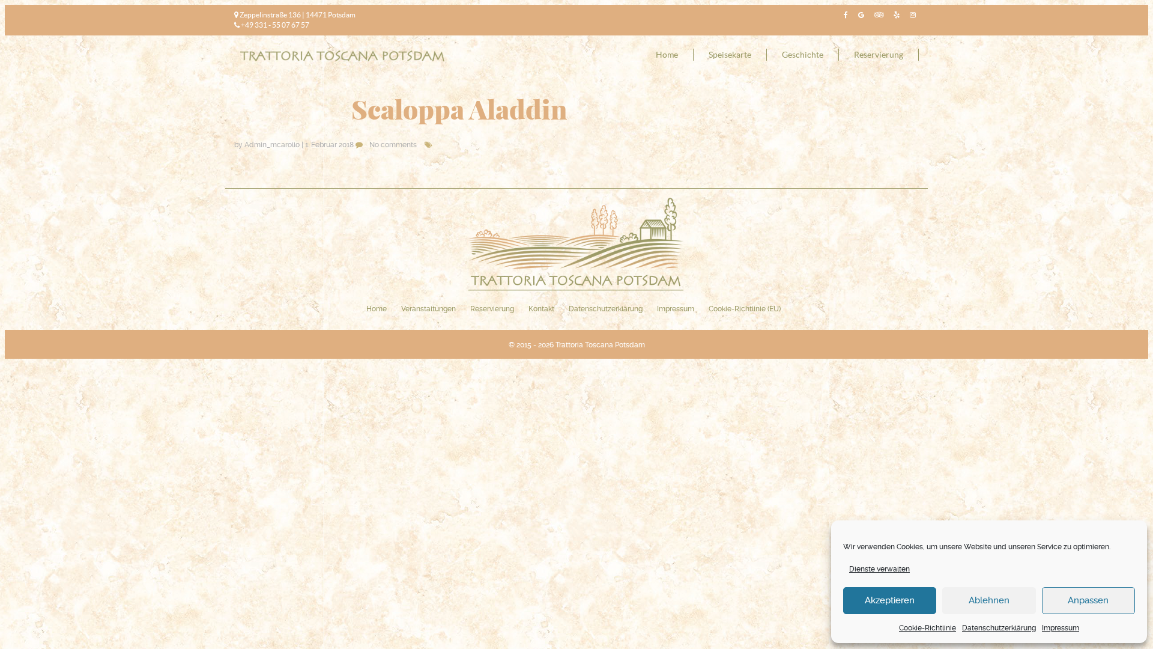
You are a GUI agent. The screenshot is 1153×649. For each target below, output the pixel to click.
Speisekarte (730, 54)
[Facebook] (844, 15)
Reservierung (878, 54)
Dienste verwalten (879, 569)
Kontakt (541, 309)
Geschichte (802, 54)
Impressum (1060, 628)
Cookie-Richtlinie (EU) (745, 309)
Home (667, 54)
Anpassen (1088, 600)
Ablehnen (989, 600)
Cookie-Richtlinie (927, 628)
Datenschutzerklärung (999, 628)
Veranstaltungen (428, 309)
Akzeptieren (890, 600)
